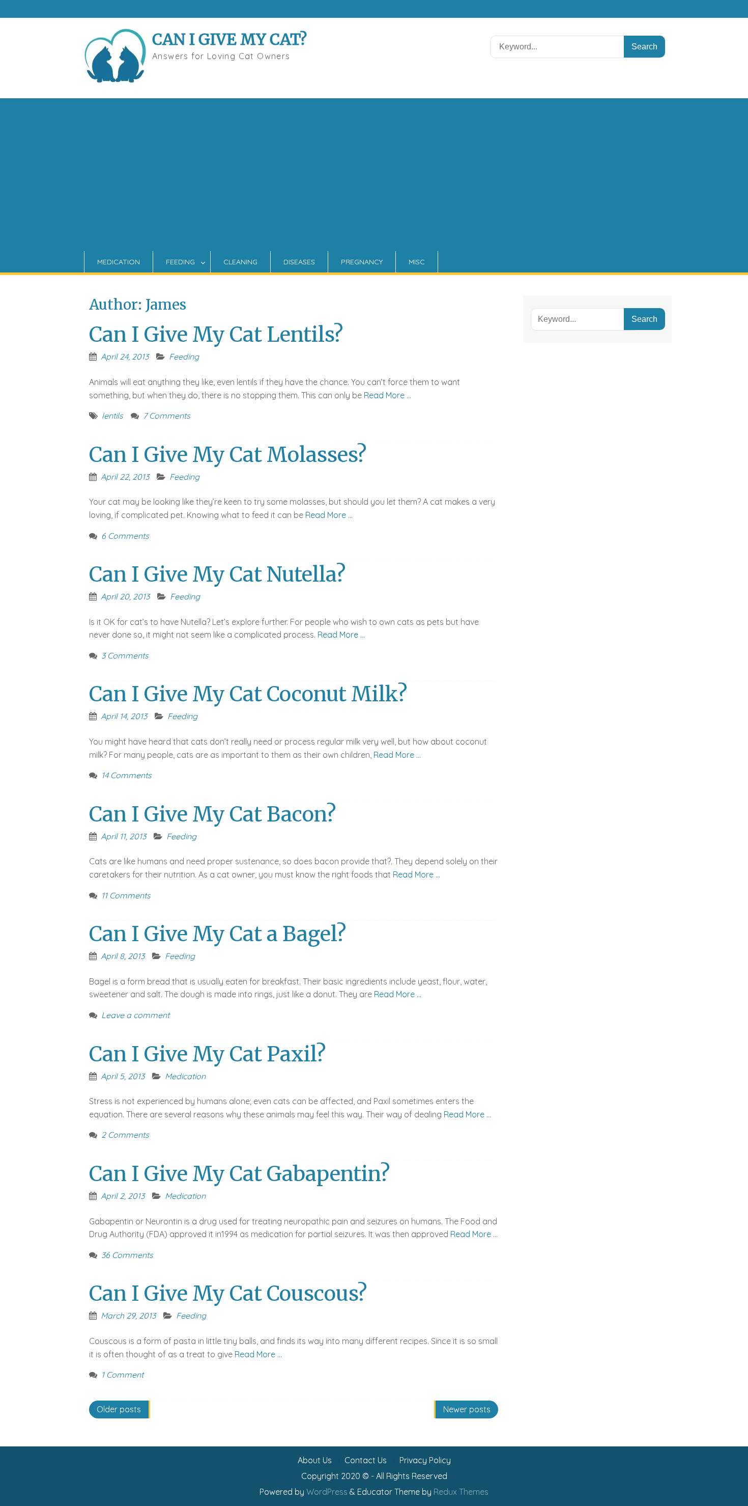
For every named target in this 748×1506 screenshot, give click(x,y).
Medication (118, 261)
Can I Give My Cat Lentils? (216, 334)
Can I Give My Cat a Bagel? (217, 934)
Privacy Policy (425, 1460)
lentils (112, 415)
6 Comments (125, 536)
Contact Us (365, 1460)
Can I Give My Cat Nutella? (217, 574)
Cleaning (240, 261)
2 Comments (125, 1135)
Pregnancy (362, 261)
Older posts (119, 1409)
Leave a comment (135, 1015)
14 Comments (126, 775)
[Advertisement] (374, 174)
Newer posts (467, 1409)
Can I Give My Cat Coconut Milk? (248, 694)
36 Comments (127, 1255)
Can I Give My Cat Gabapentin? (239, 1174)
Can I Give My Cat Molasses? (227, 455)
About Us (315, 1460)
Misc (417, 261)
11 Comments (126, 895)
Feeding (180, 261)
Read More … (387, 395)
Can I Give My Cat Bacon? (212, 814)
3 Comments (125, 655)
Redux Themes (461, 1492)
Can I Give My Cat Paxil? (207, 1054)
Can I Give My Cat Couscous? (228, 1293)
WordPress (327, 1492)
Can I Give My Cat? (229, 39)
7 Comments (166, 415)
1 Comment (122, 1375)
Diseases (299, 261)
